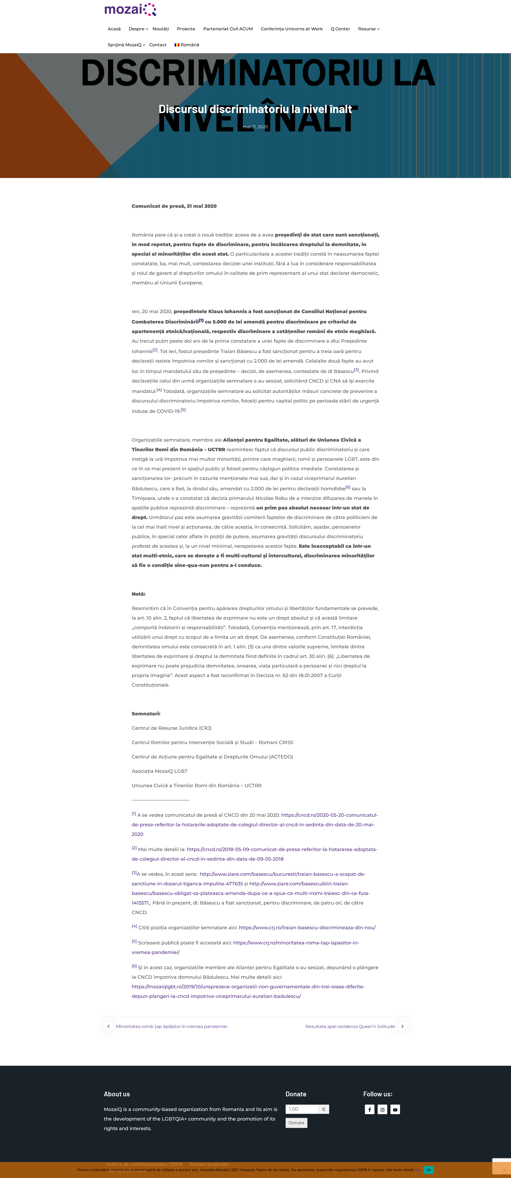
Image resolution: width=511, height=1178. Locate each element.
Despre (137, 28)
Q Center (340, 28)
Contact (158, 44)
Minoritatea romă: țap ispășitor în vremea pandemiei (171, 1026)
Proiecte (186, 28)
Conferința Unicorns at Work (292, 28)
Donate (296, 1122)
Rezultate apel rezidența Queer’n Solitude (350, 1026)
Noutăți (161, 28)
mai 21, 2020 (255, 126)
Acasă (114, 28)
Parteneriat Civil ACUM (228, 28)
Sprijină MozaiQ (124, 44)
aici (417, 1170)
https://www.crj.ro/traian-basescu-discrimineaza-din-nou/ (307, 928)
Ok (428, 1170)
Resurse (367, 28)
